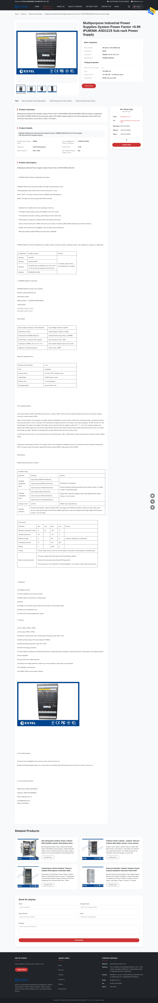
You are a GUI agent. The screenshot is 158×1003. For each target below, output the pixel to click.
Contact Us (106, 6)
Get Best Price (48, 857)
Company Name (84, 904)
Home (37, 6)
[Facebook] (126, 140)
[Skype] (152, 501)
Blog (117, 6)
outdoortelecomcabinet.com (118, 964)
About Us (61, 6)
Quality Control (75, 6)
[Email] (152, 496)
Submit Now (79, 940)
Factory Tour (92, 6)
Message (22, 923)
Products (47, 6)
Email (82, 913)
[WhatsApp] (152, 507)
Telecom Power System (35, 14)
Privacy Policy (62, 989)
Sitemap (60, 984)
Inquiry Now (126, 145)
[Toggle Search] (129, 6)
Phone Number (23, 913)
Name (21, 904)
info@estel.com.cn (138, 1)
